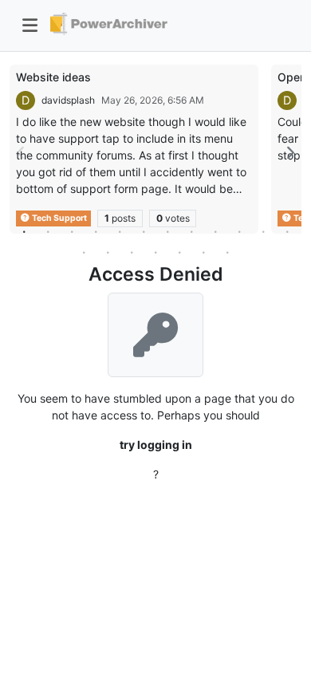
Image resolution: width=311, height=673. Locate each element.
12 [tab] (287, 231)
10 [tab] (239, 231)
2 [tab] (48, 231)
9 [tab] (215, 231)
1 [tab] (24, 231)
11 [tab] (263, 231)
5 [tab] (120, 231)
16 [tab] (155, 252)
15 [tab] (132, 252)
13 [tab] (84, 252)
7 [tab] (167, 231)
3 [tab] (72, 231)
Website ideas (53, 77)
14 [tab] (108, 252)
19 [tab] (227, 252)
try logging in (156, 444)
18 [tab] (203, 252)
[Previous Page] (21, 152)
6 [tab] (144, 231)
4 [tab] (96, 231)
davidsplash (68, 100)
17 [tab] (179, 252)
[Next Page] (289, 152)
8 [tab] (191, 231)
